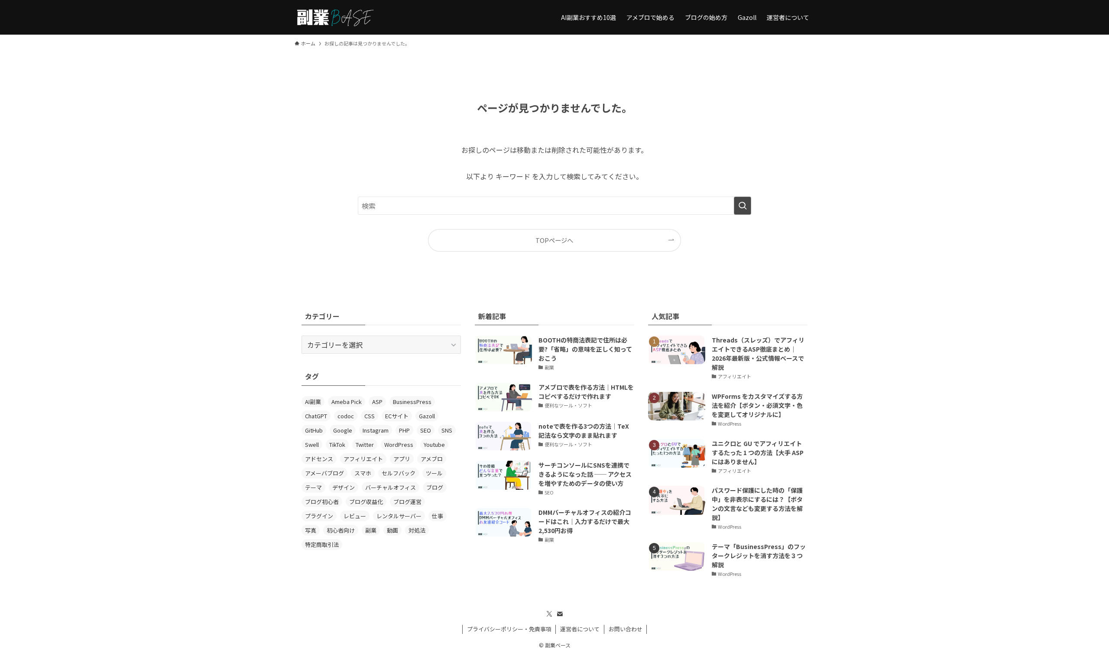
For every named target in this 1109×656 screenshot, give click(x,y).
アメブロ (432, 459)
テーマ (313, 487)
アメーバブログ (324, 473)
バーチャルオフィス (390, 487)
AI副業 (313, 401)
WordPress (398, 444)
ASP (377, 401)
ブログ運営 (407, 502)
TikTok (337, 444)
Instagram (376, 430)
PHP (404, 430)
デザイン (343, 487)
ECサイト (397, 416)
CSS (369, 416)
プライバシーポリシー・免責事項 (509, 629)
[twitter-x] (549, 614)
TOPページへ (554, 240)
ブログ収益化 (366, 502)
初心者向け (341, 530)
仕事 (437, 516)
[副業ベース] (335, 17)
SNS (446, 430)
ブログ (434, 487)
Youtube (434, 444)
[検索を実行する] (742, 206)
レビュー (355, 516)
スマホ (362, 473)
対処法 (417, 530)
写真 (310, 530)
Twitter (365, 444)
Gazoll (427, 416)
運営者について (580, 629)
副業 (370, 530)
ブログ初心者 (322, 502)
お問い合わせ (625, 629)
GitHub (314, 430)
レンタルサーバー (399, 516)
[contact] (560, 614)
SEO (425, 430)
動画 (392, 530)
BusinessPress (412, 401)
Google (342, 430)
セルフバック (398, 473)
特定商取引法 (322, 544)
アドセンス (319, 459)
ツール (434, 473)
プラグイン (319, 516)
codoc (345, 416)
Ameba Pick (346, 401)
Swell (312, 444)
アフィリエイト (363, 459)
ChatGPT (316, 416)
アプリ (401, 459)
